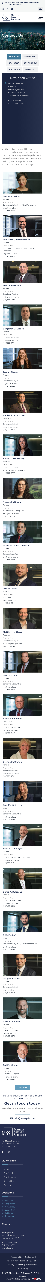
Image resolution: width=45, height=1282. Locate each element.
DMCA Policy (22, 1268)
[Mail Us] (12, 9)
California (15, 69)
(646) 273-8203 (9, 949)
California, (9, 4)
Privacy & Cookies (15, 1264)
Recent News (9, 1181)
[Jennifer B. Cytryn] (22, 791)
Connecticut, (34, 2)
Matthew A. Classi (12, 632)
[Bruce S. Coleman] (22, 705)
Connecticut (30, 63)
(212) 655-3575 (9, 1036)
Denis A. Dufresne (12, 892)
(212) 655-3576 (9, 863)
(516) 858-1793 (9, 300)
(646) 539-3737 (9, 473)
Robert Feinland (11, 1022)
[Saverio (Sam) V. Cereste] (22, 532)
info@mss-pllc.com (24, 1118)
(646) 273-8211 (9, 603)
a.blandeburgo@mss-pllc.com (15, 470)
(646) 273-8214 (9, 429)
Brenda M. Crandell (13, 762)
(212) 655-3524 (9, 256)
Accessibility (16, 1257)
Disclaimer (29, 1257)
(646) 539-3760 (9, 992)
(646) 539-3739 (9, 646)
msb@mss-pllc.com (11, 297)
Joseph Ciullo (10, 589)
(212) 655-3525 (9, 689)
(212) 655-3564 (9, 1079)
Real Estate (7, 248)
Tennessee (17, 4)
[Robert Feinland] (22, 1008)
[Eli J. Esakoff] (22, 921)
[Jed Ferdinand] (22, 1051)
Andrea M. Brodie (12, 502)
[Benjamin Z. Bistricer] (22, 402)
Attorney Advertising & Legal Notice (22, 1261)
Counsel (6, 981)
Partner (6, 199)
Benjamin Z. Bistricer (14, 415)
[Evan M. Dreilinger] (22, 835)
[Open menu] (39, 17)
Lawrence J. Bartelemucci (16, 240)
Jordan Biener (10, 372)
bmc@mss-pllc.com (11, 773)
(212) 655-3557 (9, 733)
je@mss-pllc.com (10, 990)
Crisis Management (29, 205)
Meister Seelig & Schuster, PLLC (22, 1273)
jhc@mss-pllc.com (10, 687)
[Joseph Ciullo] (22, 575)
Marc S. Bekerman (12, 285)
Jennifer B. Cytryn (12, 805)
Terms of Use (32, 1264)
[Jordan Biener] (22, 358)
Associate (7, 375)
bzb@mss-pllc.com (10, 427)
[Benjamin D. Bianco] (22, 315)
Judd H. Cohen (10, 675)
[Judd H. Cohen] (22, 662)
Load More (22, 1088)
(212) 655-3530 (9, 386)
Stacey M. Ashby (11, 196)
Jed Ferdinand (10, 1065)
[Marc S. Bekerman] (22, 272)
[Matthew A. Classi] (22, 618)
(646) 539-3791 (9, 343)
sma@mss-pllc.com (10, 208)
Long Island (30, 56)
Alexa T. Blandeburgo (14, 459)
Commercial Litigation (12, 205)
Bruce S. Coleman (12, 719)
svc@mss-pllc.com (10, 557)
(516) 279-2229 (9, 516)
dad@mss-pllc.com (10, 903)
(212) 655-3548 (9, 906)
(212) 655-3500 (16, 100)
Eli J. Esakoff (9, 935)
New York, (16, 2)
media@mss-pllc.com (10, 1143)
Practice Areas (10, 1177)
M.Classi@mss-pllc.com (12, 644)
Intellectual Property (11, 467)
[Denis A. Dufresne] (22, 878)
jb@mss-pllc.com (10, 384)
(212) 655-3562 (9, 210)
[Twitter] (7, 9)
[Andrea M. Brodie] (22, 488)
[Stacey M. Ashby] (22, 183)
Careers (7, 1185)
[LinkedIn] (3, 9)
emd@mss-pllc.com (11, 860)
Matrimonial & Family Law (13, 510)
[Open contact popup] (40, 9)
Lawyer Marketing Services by (18, 1279)
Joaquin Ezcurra (11, 979)
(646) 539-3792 (9, 776)
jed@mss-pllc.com (10, 1077)
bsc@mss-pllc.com (10, 730)
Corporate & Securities (12, 684)
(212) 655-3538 (8, 1146)
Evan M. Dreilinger (13, 849)
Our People (9, 1173)
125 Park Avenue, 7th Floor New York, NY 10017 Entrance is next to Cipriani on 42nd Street (18, 89)
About (6, 1169)
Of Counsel (7, 721)
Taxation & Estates (10, 294)
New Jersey (13, 63)
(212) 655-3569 (9, 559)
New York (14, 56)
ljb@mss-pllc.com (10, 254)
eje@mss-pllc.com (10, 947)
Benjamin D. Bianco (13, 329)
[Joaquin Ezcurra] (22, 965)
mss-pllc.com (7, 1248)
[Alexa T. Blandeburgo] (22, 445)
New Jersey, (24, 2)
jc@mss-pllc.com (9, 600)
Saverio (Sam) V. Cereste (16, 545)
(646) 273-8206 (9, 819)
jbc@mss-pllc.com (10, 817)
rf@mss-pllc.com (9, 1033)
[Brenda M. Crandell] (22, 748)
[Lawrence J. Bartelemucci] (22, 226)
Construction (18, 248)
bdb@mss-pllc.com (10, 340)
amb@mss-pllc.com (11, 514)
